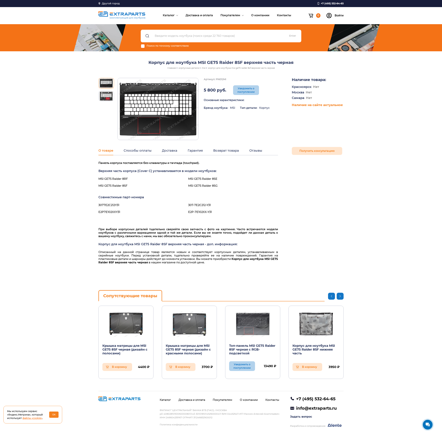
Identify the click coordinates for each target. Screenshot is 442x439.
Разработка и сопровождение (308, 425)
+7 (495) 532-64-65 (315, 398)
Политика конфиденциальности (179, 424)
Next (340, 296)
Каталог (169, 15)
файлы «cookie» (32, 418)
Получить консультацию (317, 150)
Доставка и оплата (199, 15)
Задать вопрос (301, 416)
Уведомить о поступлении (246, 90)
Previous (331, 296)
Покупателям (230, 15)
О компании (260, 15)
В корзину (119, 367)
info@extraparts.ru (316, 408)
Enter (292, 35)
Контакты (284, 15)
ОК (54, 414)
